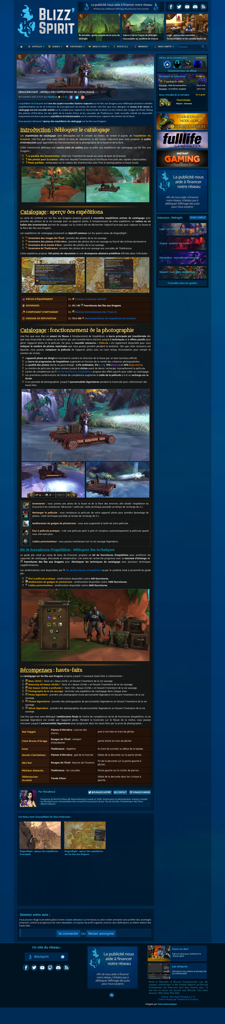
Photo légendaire (38, 694)
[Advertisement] (121, 7)
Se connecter (68, 933)
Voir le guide (200, 76)
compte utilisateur (74, 919)
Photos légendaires (39, 701)
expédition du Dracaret (31, 103)
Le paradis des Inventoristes (44, 155)
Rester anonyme (101, 933)
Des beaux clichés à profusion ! (45, 687)
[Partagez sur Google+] (83, 97)
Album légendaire (38, 708)
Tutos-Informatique (167, 1004)
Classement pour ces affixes (182, 71)
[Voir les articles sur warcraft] (23, 57)
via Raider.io (200, 58)
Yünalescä (52, 96)
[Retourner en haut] (111, 995)
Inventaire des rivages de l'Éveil (46, 238)
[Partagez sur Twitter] (77, 97)
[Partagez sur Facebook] (71, 97)
